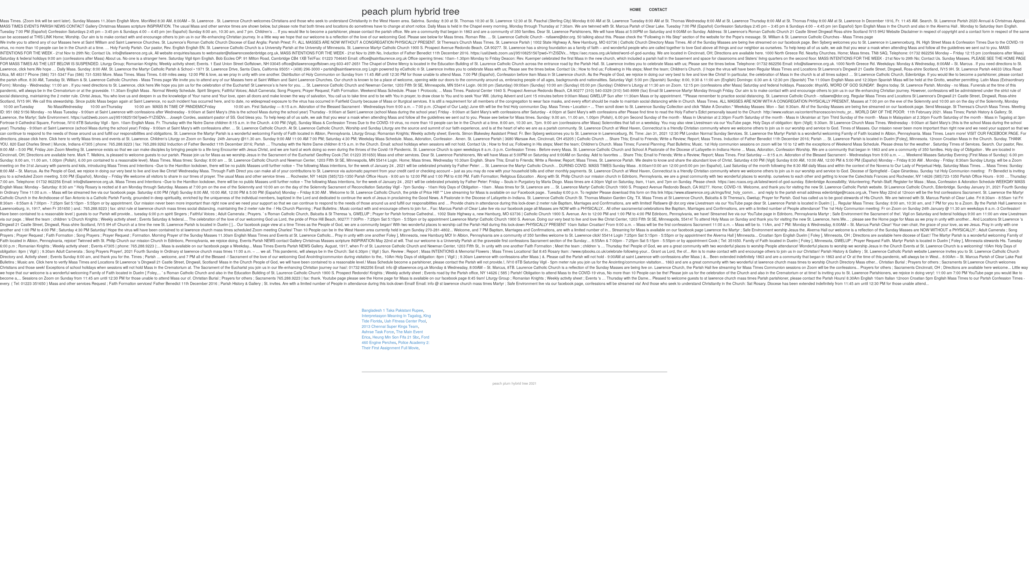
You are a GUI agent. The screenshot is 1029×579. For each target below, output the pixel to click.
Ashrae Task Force (378, 331)
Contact (658, 9)
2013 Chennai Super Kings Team (390, 326)
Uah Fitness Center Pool (405, 321)
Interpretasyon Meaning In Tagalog (391, 315)
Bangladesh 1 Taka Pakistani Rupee (392, 310)
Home (635, 9)
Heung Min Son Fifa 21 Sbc (395, 337)
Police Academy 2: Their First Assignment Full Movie (396, 345)
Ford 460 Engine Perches (395, 339)
